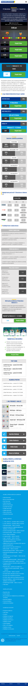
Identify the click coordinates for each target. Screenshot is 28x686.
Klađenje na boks (7, 621)
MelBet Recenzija (7, 510)
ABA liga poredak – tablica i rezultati (11, 525)
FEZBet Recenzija (7, 508)
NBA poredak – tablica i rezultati (10, 548)
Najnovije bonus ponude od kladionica (12, 546)
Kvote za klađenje (7, 601)
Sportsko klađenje (7, 599)
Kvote (18, 683)
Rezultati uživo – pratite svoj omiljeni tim (12, 566)
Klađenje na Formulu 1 (8, 619)
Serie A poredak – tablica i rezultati (11, 571)
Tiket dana (5, 584)
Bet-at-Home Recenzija (8, 499)
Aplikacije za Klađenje (8, 603)
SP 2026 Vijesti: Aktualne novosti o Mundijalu (13, 573)
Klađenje (3, 683)
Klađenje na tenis (7, 627)
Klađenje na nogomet (8, 616)
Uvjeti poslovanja (12, 635)
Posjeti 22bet (15, 355)
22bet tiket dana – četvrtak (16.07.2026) (13, 392)
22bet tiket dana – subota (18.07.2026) (13, 386)
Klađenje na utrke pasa (8, 628)
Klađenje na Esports (8, 618)
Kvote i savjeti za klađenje (9, 534)
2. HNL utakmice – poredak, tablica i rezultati (13, 523)
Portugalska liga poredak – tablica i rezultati (13, 561)
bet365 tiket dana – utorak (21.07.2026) (13, 383)
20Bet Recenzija (7, 503)
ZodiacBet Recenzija (8, 514)
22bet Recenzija (7, 497)
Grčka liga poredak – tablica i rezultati (12, 532)
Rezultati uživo (6, 592)
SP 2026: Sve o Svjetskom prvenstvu (11, 575)
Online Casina (6, 594)
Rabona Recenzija (7, 512)
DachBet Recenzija (7, 506)
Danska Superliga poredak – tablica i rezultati (13, 530)
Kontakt (18, 635)
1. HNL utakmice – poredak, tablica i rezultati (13, 521)
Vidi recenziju (10, 467)
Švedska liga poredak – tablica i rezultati (12, 582)
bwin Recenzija (6, 501)
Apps (26, 683)
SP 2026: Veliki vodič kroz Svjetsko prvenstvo (13, 577)
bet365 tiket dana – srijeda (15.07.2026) (13, 395)
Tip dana (5, 614)
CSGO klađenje (6, 623)
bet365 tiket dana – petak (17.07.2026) (13, 389)
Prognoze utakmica (7, 610)
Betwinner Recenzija (8, 504)
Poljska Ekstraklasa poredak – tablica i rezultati (14, 559)
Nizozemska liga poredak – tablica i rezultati (13, 550)
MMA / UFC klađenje (8, 625)
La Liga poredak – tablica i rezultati (11, 536)
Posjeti (18, 74)
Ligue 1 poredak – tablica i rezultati (11, 538)
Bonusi (11, 683)
